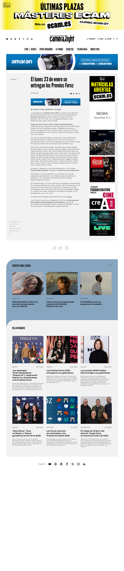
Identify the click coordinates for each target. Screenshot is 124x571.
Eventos (70, 49)
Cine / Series (30, 49)
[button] (110, 265)
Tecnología (82, 49)
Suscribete (92, 39)
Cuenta (109, 39)
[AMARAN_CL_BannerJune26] (62, 62)
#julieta (12, 226)
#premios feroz (15, 228)
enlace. (69, 197)
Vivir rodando (46, 49)
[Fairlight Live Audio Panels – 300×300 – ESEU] (102, 223)
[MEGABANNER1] (62, 15)
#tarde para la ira (14, 232)
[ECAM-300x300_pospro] (102, 88)
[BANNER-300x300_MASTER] (102, 169)
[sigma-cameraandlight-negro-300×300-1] (102, 115)
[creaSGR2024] (102, 196)
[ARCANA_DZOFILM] (102, 142)
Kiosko (101, 39)
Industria (94, 49)
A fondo (59, 49)
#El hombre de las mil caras (14, 223)
